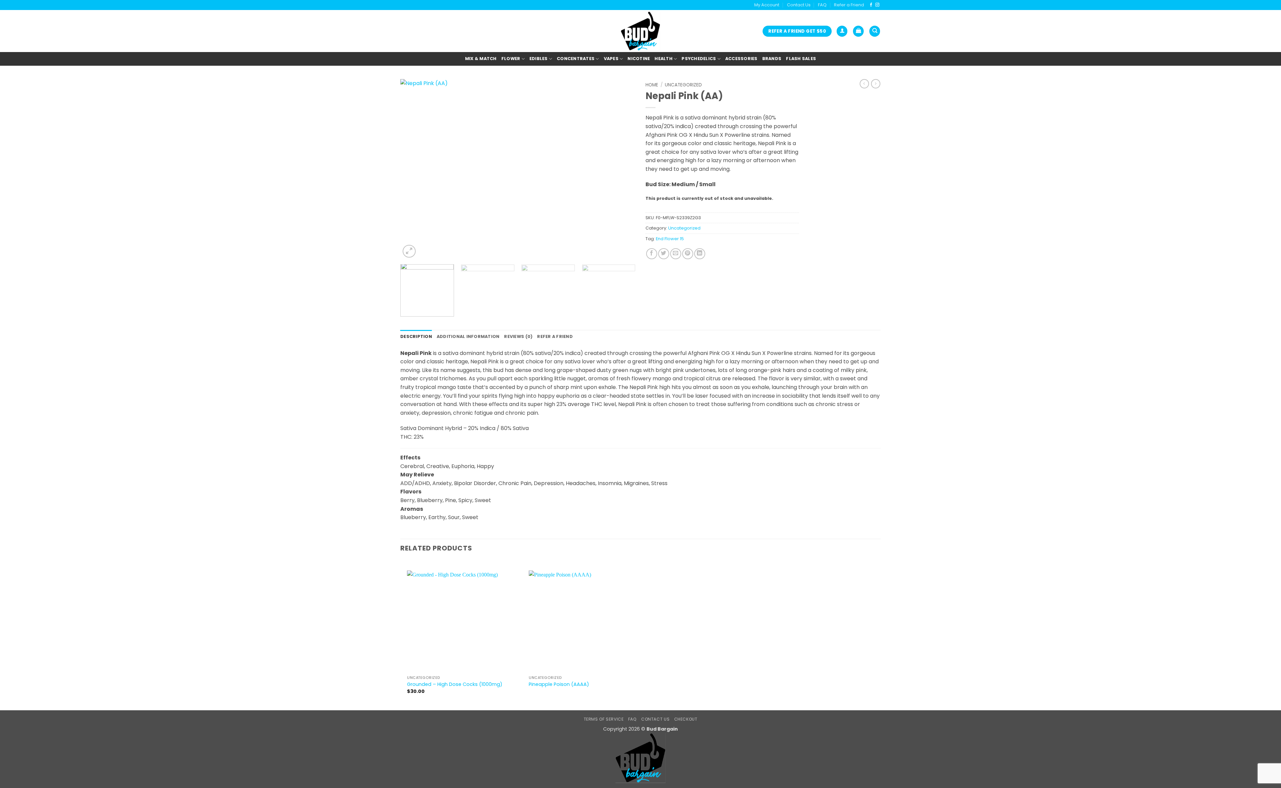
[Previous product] (875, 83)
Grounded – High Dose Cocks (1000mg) (454, 684)
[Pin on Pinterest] (687, 253)
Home (652, 85)
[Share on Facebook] (651, 253)
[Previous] (413, 169)
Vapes (611, 58)
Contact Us (799, 5)
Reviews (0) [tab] (518, 336)
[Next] (622, 169)
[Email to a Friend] (675, 253)
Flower (510, 58)
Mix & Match (481, 58)
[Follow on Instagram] (877, 5)
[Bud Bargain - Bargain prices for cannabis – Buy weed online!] (640, 31)
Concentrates (575, 58)
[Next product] (864, 83)
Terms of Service (604, 719)
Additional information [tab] (468, 336)
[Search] (874, 31)
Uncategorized (683, 85)
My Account (766, 5)
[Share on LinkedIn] (699, 253)
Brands (772, 58)
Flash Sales (801, 58)
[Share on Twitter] (663, 253)
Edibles (538, 58)
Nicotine (638, 58)
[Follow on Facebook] (871, 5)
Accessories (741, 58)
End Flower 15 (670, 239)
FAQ (822, 5)
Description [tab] (416, 336)
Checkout (686, 719)
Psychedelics (699, 58)
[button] (842, 31)
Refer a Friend (849, 5)
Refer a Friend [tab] (555, 336)
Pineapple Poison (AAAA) (559, 684)
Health (664, 58)
